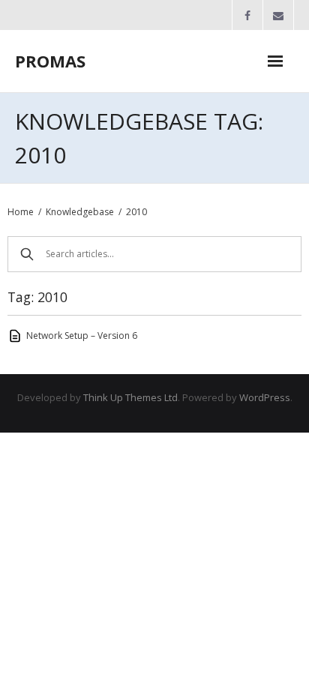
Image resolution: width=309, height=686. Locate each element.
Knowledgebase (80, 211)
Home (21, 211)
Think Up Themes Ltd (130, 397)
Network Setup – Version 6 (81, 335)
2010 (136, 211)
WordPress (264, 397)
